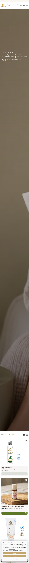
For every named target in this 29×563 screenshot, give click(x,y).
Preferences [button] (21, 550)
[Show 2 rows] (27, 434)
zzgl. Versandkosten (17, 469)
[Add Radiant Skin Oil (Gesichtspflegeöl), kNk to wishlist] (25, 480)
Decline (14, 556)
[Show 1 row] (23, 434)
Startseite (4, 434)
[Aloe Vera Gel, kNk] (14, 452)
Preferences (14, 559)
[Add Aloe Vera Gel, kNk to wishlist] (25, 441)
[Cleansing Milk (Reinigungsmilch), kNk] (14, 530)
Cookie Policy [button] (12, 549)
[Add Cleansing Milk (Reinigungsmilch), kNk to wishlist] (25, 519)
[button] (12, 5)
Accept (14, 553)
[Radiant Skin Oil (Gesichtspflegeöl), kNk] (14, 491)
